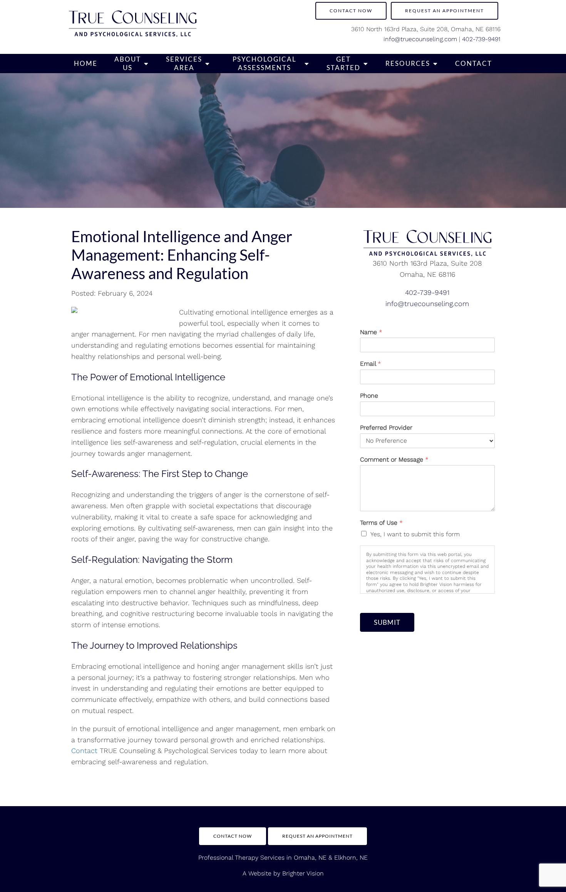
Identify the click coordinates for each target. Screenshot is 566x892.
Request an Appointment (444, 10)
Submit (387, 622)
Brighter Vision (303, 873)
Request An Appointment (317, 836)
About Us (127, 63)
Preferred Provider (386, 427)
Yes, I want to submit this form (415, 534)
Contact (473, 63)
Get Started (343, 63)
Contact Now (351, 10)
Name (371, 332)
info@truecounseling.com (420, 39)
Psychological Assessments (264, 63)
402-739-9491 (481, 39)
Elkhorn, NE (351, 857)
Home (85, 63)
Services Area (184, 63)
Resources (407, 63)
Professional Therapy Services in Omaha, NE (262, 857)
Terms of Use (381, 522)
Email (370, 363)
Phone (369, 395)
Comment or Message (394, 459)
